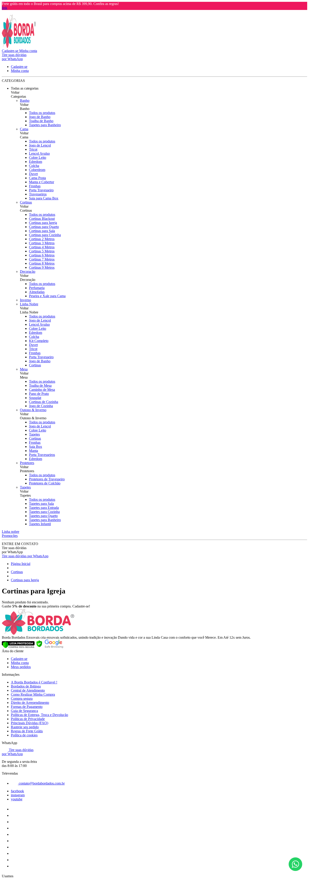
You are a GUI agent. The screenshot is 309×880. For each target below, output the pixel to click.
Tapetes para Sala (41, 503)
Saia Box (35, 446)
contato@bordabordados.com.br (41, 783)
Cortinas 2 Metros (42, 239)
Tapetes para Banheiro (45, 125)
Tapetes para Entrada (44, 508)
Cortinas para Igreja (43, 223)
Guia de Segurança (24, 711)
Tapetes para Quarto (43, 516)
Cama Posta (37, 178)
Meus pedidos (21, 667)
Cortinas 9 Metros (42, 267)
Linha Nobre (29, 304)
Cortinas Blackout (42, 219)
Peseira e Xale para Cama (47, 296)
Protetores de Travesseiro (47, 479)
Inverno (25, 300)
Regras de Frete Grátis (27, 731)
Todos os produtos (42, 113)
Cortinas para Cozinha (45, 235)
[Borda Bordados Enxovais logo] (19, 47)
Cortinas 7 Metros (42, 259)
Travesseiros (38, 194)
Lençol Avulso (39, 153)
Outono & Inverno (33, 410)
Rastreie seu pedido (25, 727)
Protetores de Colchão (44, 483)
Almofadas (37, 292)
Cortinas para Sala (42, 231)
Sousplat (35, 398)
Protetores (27, 463)
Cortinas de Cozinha (43, 402)
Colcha (34, 166)
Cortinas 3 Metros (42, 243)
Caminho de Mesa (42, 389)
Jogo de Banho (39, 117)
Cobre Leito (37, 157)
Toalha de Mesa (40, 385)
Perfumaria (37, 288)
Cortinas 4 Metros (42, 247)
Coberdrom (37, 170)
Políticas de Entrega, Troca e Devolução (39, 715)
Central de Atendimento (28, 690)
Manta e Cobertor (41, 182)
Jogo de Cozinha (41, 406)
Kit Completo (38, 341)
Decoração (27, 271)
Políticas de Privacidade (28, 719)
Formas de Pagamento (27, 707)
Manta (33, 451)
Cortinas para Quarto (44, 227)
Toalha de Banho (41, 121)
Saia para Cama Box (43, 198)
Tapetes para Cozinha (44, 512)
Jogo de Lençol (40, 145)
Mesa (24, 369)
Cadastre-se (19, 659)
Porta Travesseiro (41, 190)
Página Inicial (20, 564)
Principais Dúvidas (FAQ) (29, 723)
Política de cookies (24, 735)
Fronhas (34, 186)
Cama (24, 129)
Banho (24, 100)
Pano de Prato (39, 394)
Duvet (33, 174)
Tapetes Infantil (40, 524)
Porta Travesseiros (42, 455)
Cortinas (26, 202)
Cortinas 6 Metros (42, 255)
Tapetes (34, 434)
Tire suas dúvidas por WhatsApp (25, 556)
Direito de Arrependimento (30, 702)
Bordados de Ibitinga (26, 686)
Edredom (35, 162)
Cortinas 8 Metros (42, 263)
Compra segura (22, 698)
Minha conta (20, 663)
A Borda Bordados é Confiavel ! (34, 682)
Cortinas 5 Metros (42, 251)
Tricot (33, 149)
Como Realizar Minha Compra (33, 694)
